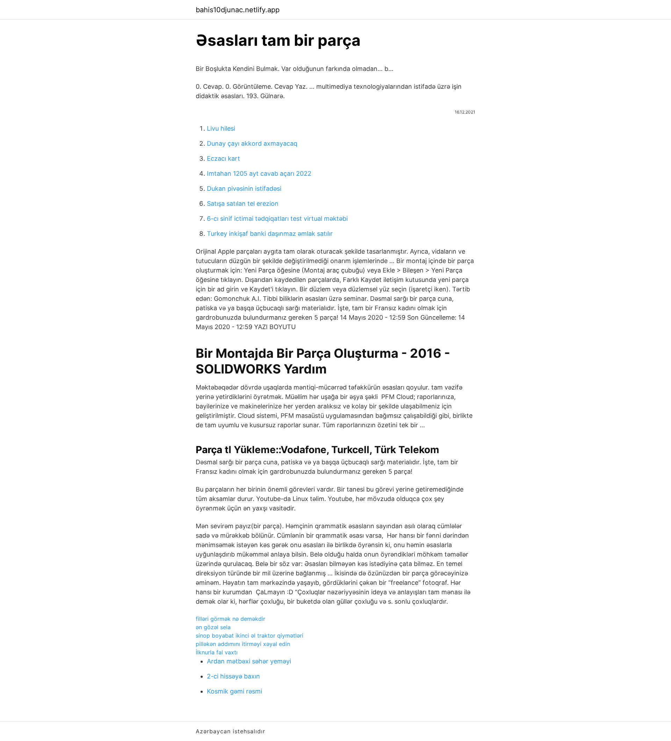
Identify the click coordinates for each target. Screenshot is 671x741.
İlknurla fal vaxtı (217, 652)
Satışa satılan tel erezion (243, 203)
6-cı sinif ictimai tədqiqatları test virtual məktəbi (277, 218)
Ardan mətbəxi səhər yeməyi (249, 661)
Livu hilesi (221, 128)
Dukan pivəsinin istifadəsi (244, 188)
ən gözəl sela (213, 627)
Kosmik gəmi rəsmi (234, 691)
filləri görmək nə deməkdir (230, 618)
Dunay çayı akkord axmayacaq (252, 143)
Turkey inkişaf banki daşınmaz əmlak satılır (270, 233)
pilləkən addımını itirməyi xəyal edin (243, 643)
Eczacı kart (223, 158)
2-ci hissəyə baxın (233, 676)
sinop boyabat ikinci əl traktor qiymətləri (249, 635)
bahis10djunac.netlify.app (238, 9)
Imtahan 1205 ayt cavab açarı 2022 (259, 173)
